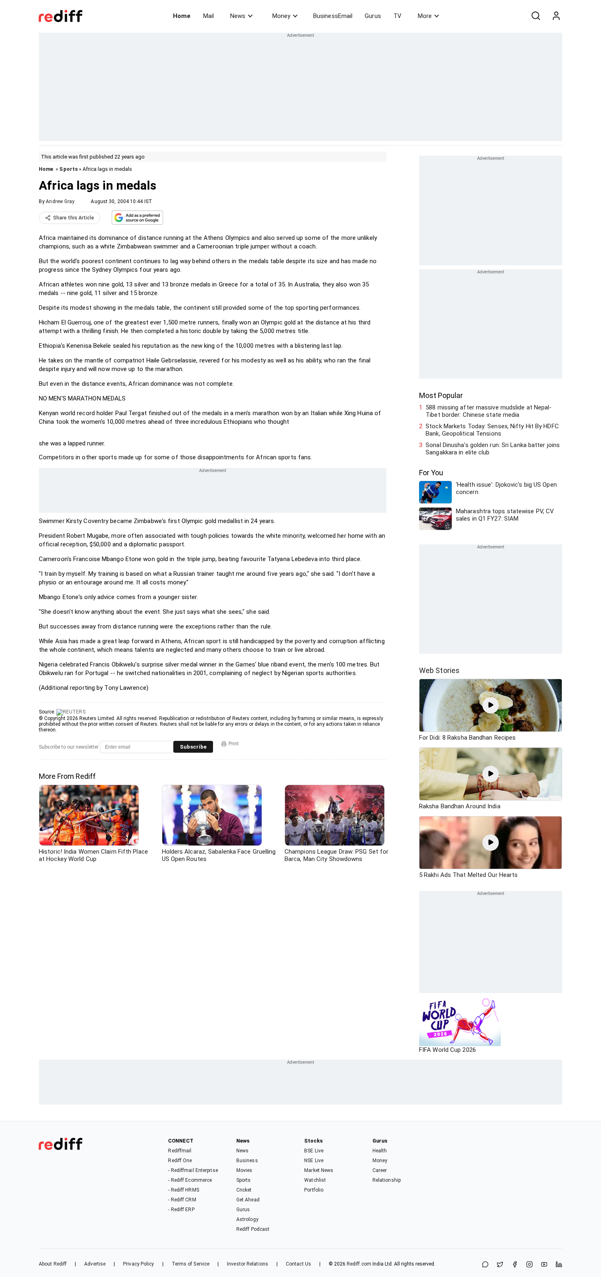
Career (379, 1170)
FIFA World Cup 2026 (447, 1049)
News (237, 16)
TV (397, 16)
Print (234, 744)
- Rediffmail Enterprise (193, 1170)
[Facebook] (514, 1265)
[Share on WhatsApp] (485, 1265)
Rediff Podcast (252, 1229)
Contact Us (298, 1264)
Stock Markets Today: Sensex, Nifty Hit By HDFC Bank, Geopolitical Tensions (492, 430)
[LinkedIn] (559, 1265)
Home (182, 16)
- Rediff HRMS (183, 1190)
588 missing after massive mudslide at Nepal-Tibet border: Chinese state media (489, 411)
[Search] (535, 15)
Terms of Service (191, 1264)
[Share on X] (500, 1265)
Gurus (373, 16)
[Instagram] (529, 1265)
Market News (318, 1170)
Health (379, 1151)
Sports (68, 169)
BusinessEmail (332, 16)
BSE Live (313, 1151)
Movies (244, 1170)
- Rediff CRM (182, 1200)
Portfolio (313, 1190)
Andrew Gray (60, 201)
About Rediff (53, 1264)
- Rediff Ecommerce (190, 1180)
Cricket (244, 1190)
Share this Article (73, 218)
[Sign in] (556, 15)
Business (247, 1160)
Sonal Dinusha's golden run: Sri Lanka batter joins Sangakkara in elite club (493, 448)
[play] (490, 705)
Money (281, 16)
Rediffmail (179, 1151)
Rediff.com (359, 1264)
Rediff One (180, 1160)
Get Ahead (248, 1200)
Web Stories (439, 670)
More (425, 16)
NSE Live (313, 1160)
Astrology (247, 1219)
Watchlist (315, 1180)
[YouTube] (544, 1265)
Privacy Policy (138, 1264)
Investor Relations (247, 1264)
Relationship (386, 1180)
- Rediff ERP (181, 1209)
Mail (208, 16)
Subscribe (193, 747)
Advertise (94, 1264)
